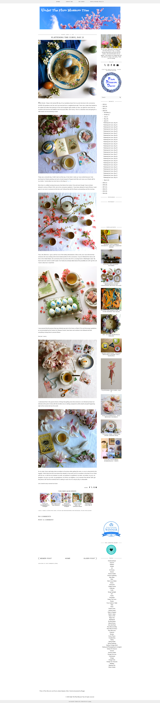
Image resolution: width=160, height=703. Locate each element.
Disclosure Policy (97, 1)
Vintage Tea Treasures (111, 661)
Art (112, 568)
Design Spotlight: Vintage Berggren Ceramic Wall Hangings (111, 354)
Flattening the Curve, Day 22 (110, 164)
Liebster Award (112, 610)
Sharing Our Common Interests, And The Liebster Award (111, 246)
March (105, 180)
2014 (104, 193)
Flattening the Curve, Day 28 (110, 152)
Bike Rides (112, 577)
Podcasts (112, 632)
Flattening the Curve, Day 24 (110, 160)
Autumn (112, 571)
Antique (112, 566)
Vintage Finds (112, 659)
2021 (104, 108)
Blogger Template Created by (80, 701)
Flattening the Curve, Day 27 (110, 154)
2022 (104, 106)
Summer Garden (112, 652)
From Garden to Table (112, 603)
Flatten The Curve (51, 510)
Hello (112, 604)
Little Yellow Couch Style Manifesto (55, 504)
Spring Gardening (112, 643)
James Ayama (61, 691)
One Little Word (112, 625)
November (106, 112)
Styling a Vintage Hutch (112, 645)
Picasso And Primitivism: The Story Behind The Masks (111, 311)
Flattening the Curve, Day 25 (110, 158)
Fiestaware (112, 597)
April (105, 121)
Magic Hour (112, 617)
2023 (104, 104)
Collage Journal (112, 586)
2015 (104, 191)
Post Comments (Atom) (52, 563)
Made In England (112, 612)
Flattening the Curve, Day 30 (110, 148)
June (105, 116)
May (105, 118)
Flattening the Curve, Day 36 (110, 135)
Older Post (89, 558)
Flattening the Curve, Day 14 (110, 177)
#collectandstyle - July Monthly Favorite (111, 416)
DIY (112, 593)
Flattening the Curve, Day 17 (110, 173)
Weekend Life (112, 665)
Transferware (112, 656)
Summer (112, 650)
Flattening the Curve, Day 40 (110, 127)
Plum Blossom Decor (112, 628)
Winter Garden (111, 667)
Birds (112, 579)
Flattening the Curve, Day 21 (110, 167)
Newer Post (46, 558)
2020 (104, 110)
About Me (69, 1)
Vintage (112, 658)
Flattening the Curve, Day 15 (110, 175)
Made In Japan (112, 614)
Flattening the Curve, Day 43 (110, 122)
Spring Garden (111, 641)
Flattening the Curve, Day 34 (110, 139)
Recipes (112, 634)
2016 (104, 189)
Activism (112, 562)
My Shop (81, 1)
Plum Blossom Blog (112, 626)
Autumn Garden (112, 573)
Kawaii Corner (112, 608)
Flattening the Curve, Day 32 (110, 143)
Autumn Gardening (111, 575)
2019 (104, 182)
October (106, 114)
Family (44, 510)
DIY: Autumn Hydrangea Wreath (111, 335)
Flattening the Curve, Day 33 (110, 141)
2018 (104, 184)
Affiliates (112, 564)
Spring (112, 639)
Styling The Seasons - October (111, 265)
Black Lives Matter (111, 581)
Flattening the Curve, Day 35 (110, 137)
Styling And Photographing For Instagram (66, 505)
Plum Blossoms (112, 630)
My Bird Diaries (112, 621)
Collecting (112, 588)
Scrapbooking (112, 637)
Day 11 (69, 181)
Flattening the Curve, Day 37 (110, 133)
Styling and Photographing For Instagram (44, 505)
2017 (104, 187)
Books (112, 582)
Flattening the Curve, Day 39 (110, 129)
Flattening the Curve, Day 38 (110, 131)
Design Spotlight (112, 592)
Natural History (112, 623)
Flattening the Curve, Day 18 (110, 171)
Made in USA (112, 615)
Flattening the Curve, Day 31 (110, 146)
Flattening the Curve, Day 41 (110, 125)
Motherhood (112, 619)
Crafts (111, 590)
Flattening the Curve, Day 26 (110, 156)
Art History (111, 570)
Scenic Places (111, 636)
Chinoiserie (112, 584)
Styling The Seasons (86, 510)
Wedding (112, 663)
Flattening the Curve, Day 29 (110, 150)
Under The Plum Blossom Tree (77, 697)
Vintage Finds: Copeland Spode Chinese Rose (111, 435)
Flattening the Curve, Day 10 (88, 504)
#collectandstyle (112, 560)
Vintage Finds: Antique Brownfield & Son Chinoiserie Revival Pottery (111, 284)
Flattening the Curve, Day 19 (110, 169)
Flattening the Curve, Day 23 (110, 162)
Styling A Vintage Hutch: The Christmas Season (77, 505)
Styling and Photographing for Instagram (68, 510)
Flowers (112, 601)
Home (58, 1)
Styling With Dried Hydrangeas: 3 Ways (111, 460)
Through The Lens (112, 654)
